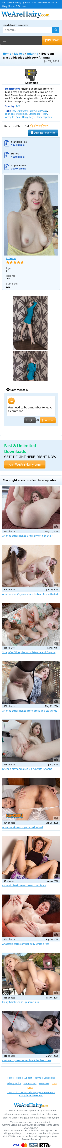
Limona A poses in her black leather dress (26, 1060)
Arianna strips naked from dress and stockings (29, 710)
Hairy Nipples (44, 117)
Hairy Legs (28, 117)
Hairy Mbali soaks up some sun (20, 1002)
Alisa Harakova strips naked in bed (22, 827)
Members (44, 1083)
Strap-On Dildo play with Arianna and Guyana (28, 652)
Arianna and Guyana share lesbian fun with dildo (30, 594)
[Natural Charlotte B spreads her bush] (31, 857)
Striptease (34, 113)
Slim (32, 110)
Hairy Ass (41, 110)
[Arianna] (31, 215)
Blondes (10, 113)
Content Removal (31, 1139)
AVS (18, 106)
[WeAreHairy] (31, 1105)
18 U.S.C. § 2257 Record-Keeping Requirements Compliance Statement (31, 1094)
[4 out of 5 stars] (42, 126)
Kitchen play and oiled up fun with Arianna (27, 768)
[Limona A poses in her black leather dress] (31, 1032)
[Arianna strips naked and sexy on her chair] (31, 507)
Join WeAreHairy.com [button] (24, 464)
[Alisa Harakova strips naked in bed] (31, 799)
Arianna (32, 53)
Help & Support (24, 1077)
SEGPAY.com (14, 1136)
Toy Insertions (20, 110)
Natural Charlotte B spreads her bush (24, 885)
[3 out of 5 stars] (39, 126)
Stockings (21, 113)
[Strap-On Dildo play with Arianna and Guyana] (31, 624)
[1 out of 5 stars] (31, 126)
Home (7, 53)
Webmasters (30, 1083)
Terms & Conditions (45, 1077)
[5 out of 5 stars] (46, 126)
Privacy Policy (14, 1083)
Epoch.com (21, 1130)
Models (19, 53)
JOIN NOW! (52, 40)
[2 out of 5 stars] (35, 126)
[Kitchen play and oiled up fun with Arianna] (31, 740)
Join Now (48, 420)
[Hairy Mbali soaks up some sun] (31, 974)
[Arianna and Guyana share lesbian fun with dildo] (31, 566)
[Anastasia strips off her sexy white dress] (31, 915)
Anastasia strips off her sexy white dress (25, 943)
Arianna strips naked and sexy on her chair (27, 535)
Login (30, 420)
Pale (18, 117)
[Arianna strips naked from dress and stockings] (31, 682)
